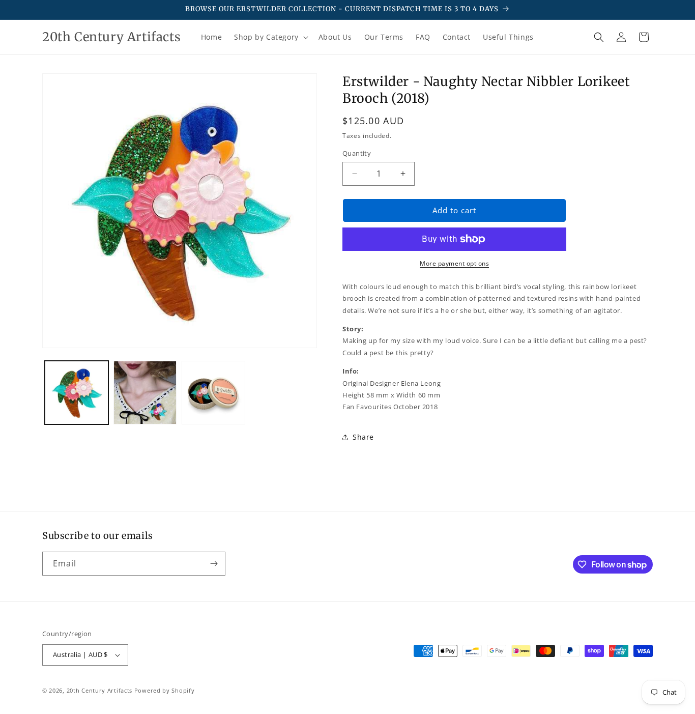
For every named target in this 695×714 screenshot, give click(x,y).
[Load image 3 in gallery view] (213, 392)
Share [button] (363, 437)
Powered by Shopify (164, 690)
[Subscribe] (213, 564)
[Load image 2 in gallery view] (145, 392)
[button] (270, 37)
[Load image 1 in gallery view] (76, 392)
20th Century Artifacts (99, 690)
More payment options (454, 263)
